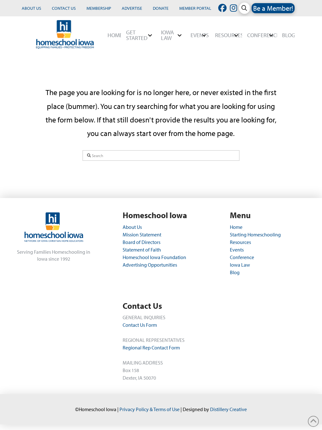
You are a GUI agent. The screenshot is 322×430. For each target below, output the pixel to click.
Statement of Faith (142, 249)
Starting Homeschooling (255, 234)
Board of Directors (141, 242)
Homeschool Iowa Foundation (154, 257)
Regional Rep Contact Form (151, 347)
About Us (133, 227)
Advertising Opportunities (150, 265)
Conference (242, 257)
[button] (244, 8)
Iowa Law (240, 265)
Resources (240, 242)
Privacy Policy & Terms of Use (149, 409)
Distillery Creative (228, 409)
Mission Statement (142, 234)
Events (237, 249)
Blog (235, 272)
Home (236, 227)
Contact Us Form (140, 325)
